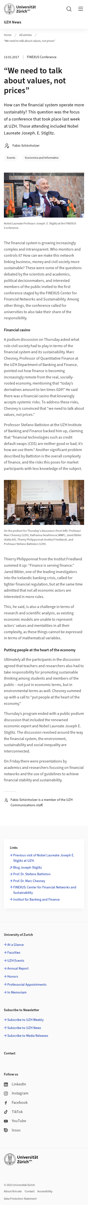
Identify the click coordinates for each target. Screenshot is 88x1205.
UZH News (12, 22)
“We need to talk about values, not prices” (29, 41)
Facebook (20, 1102)
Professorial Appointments (26, 984)
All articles (25, 35)
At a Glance (15, 944)
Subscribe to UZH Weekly (25, 1019)
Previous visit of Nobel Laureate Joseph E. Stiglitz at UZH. (43, 858)
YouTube (19, 1121)
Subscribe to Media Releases (27, 1035)
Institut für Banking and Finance (36, 899)
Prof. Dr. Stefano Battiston (32, 874)
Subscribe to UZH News (24, 1028)
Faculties (13, 952)
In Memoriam (17, 992)
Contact (29, 1191)
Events (11, 158)
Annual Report (18, 968)
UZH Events (15, 960)
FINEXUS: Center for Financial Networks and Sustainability (44, 890)
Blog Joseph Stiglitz (27, 867)
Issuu (16, 1130)
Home (7, 35)
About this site (13, 1191)
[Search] (69, 9)
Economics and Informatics (41, 158)
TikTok (17, 1112)
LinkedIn (19, 1084)
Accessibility (45, 1191)
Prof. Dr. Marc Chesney (29, 881)
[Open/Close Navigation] (81, 9)
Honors (12, 976)
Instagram (20, 1093)
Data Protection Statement (20, 1199)
